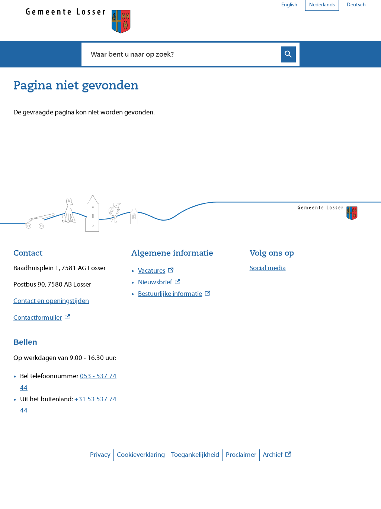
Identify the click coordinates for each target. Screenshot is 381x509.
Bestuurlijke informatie (174, 294)
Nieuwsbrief (159, 282)
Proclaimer (241, 455)
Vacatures (155, 271)
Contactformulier (41, 318)
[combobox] (182, 54)
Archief (277, 456)
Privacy (100, 455)
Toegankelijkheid (195, 455)
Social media (268, 268)
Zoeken (288, 54)
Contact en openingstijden (51, 301)
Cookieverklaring (141, 455)
